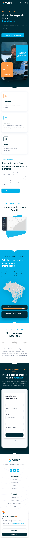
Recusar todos (14, 530)
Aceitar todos (14, 534)
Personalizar (14, 527)
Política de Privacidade (18, 523)
